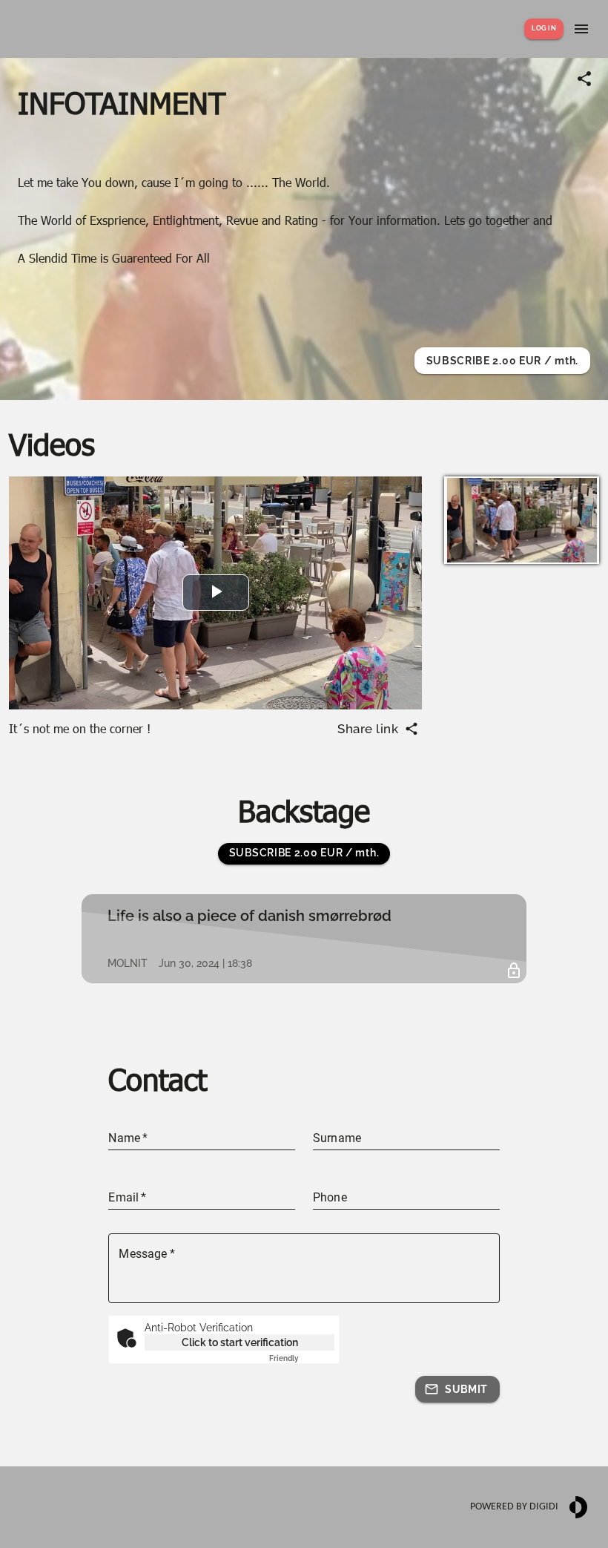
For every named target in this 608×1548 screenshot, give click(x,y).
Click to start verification (240, 1342)
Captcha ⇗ (301, 1358)
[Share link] (584, 78)
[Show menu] (581, 29)
